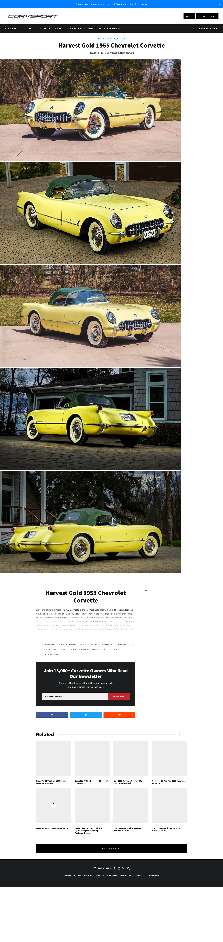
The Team (77, 876)
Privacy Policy (125, 876)
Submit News (154, 876)
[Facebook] (210, 28)
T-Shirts (100, 28)
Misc (80, 28)
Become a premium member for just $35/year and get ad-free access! (111, 4)
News (91, 28)
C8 (71, 28)
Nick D (101, 38)
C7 (64, 28)
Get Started (111, 662)
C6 (56, 28)
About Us (67, 876)
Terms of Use (112, 876)
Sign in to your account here (122, 671)
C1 (19, 28)
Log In (189, 16)
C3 (34, 28)
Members (112, 28)
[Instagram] (214, 28)
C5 (49, 28)
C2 (26, 28)
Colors (109, 38)
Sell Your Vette (140, 876)
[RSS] (123, 868)
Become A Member (207, 16)
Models (9, 28)
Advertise (88, 876)
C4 (41, 28)
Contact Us (99, 876)
